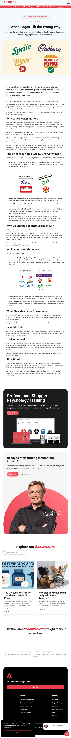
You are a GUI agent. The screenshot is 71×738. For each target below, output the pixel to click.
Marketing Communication (27, 699)
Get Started (12, 413)
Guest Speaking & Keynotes (27, 703)
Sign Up (35, 687)
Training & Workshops (26, 706)
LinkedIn (54, 715)
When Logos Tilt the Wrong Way (38, 16)
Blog (25, 16)
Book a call (12, 474)
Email (53, 712)
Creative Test (23, 709)
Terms (37, 727)
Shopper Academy (57, 703)
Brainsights (55, 699)
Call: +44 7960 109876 (58, 709)
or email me (26, 474)
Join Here (60, 7)
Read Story (7, 611)
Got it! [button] (18, 732)
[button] (68, 3)
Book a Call (55, 706)
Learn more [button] (7, 727)
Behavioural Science (25, 712)
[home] (10, 2)
